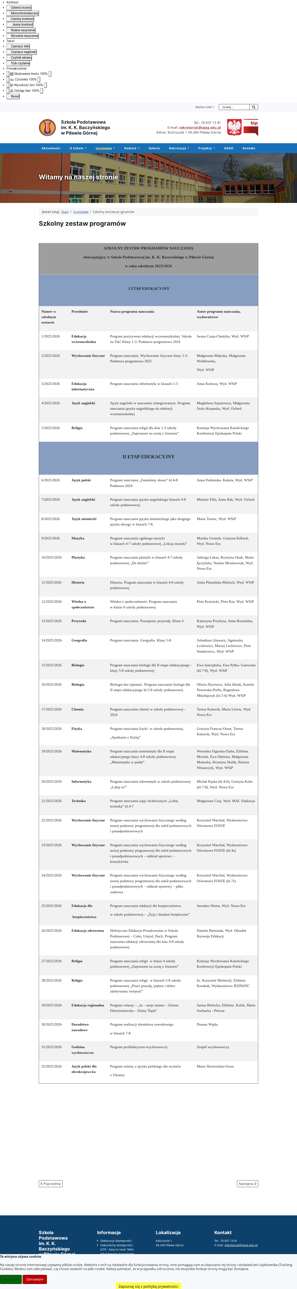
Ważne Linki (203, 107)
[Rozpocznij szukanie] (254, 107)
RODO (228, 148)
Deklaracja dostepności (116, 1241)
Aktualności (51, 148)
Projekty (205, 148)
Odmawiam (34, 1279)
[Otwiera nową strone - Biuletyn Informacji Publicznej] (250, 127)
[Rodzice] (137, 148)
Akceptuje (10, 1279)
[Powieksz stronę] (49, 74)
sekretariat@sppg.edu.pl (200, 127)
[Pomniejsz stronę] (7, 74)
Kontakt (249, 148)
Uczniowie (104, 148)
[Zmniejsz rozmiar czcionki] (7, 79)
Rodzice (130, 148)
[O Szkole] (84, 148)
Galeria (154, 148)
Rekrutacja (177, 148)
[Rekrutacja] (187, 148)
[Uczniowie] (113, 148)
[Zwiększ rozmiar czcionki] (38, 79)
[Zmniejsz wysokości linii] (7, 85)
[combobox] (234, 107)
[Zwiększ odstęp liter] (41, 91)
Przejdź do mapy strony (3, 106)
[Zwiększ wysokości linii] (45, 85)
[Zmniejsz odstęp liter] (7, 91)
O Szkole (76, 148)
